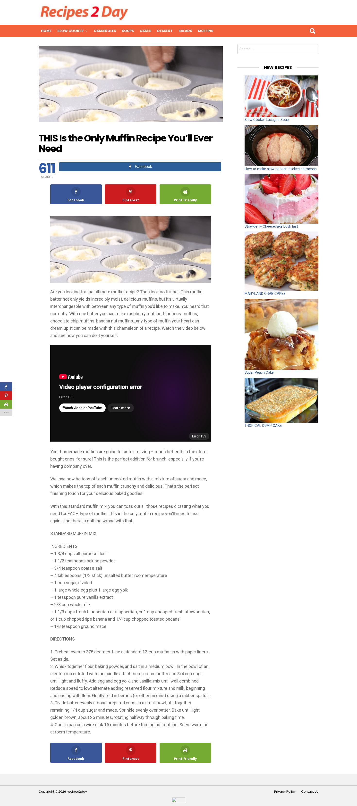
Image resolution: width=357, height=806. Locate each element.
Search (312, 31)
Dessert (165, 30)
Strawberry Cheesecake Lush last (271, 226)
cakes (145, 30)
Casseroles (105, 30)
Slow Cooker (70, 30)
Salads (185, 30)
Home (46, 30)
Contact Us (309, 792)
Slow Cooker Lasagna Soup (267, 119)
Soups (128, 30)
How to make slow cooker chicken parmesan (281, 169)
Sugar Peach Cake (259, 372)
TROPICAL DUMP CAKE (263, 425)
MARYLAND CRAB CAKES (265, 293)
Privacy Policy (285, 792)
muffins (205, 30)
